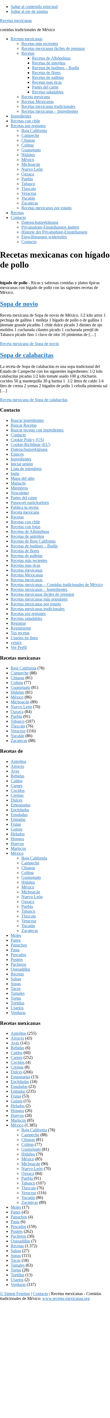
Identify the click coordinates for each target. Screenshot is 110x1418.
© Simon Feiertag (15, 1293)
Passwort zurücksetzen (30, 502)
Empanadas (20, 805)
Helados (18, 834)
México (17, 697)
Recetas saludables (26, 618)
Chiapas (17, 677)
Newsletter (20, 493)
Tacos (16, 988)
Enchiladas (20, 809)
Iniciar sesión (22, 464)
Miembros (19, 488)
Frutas (16, 824)
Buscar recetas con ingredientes (37, 430)
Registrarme (21, 628)
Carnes (16, 785)
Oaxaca (17, 711)
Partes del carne (24, 497)
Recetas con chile (25, 522)
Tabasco (18, 721)
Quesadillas (20, 969)
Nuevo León (21, 706)
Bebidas (17, 776)
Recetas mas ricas (25, 565)
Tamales (18, 993)
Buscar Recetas (24, 425)
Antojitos (18, 761)
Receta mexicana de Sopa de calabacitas (34, 399)
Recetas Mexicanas (27, 575)
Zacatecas (19, 740)
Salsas (16, 979)
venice (16, 642)
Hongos (17, 838)
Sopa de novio (19, 303)
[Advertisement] (55, 1360)
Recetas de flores (25, 551)
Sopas (16, 983)
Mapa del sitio (22, 478)
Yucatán (17, 735)
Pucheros (18, 964)
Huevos (17, 843)
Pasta (15, 950)
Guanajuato (20, 687)
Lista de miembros (26, 468)
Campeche (20, 673)
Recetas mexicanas (16, 20)
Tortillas (17, 1003)
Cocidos (18, 790)
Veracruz (18, 731)
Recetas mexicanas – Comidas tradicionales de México (57, 584)
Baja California (23, 668)
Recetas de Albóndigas (30, 531)
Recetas (17, 517)
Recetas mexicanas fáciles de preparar (42, 594)
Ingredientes (21, 459)
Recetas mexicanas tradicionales (38, 608)
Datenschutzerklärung (29, 449)
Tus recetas (20, 633)
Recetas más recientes (29, 560)
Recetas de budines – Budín (34, 546)
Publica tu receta (24, 507)
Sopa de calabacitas (26, 355)
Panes (16, 940)
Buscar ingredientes (27, 420)
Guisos (16, 829)
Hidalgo (17, 692)
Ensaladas (19, 814)
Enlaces (17, 454)
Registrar (18, 623)
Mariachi (18, 483)
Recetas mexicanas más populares (39, 599)
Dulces (16, 800)
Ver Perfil (19, 647)
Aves (15, 771)
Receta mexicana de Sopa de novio (29, 343)
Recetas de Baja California (33, 541)
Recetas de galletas (26, 555)
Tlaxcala (18, 726)
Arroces (17, 766)
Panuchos (19, 945)
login (15, 473)
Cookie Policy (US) (27, 439)
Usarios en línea (24, 637)
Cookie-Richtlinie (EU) (30, 444)
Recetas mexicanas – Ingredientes (39, 589)
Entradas (18, 819)
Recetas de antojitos (27, 536)
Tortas (16, 998)
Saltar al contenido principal (34, 6)
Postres (17, 959)
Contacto (18, 435)
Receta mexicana (25, 512)
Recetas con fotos (25, 526)
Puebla (16, 716)
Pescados (18, 954)
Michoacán (20, 702)
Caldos (16, 781)
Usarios (17, 1008)
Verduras (18, 1012)
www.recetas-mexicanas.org (66, 1298)
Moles (16, 935)
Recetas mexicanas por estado (36, 604)
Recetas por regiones (28, 613)
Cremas (17, 795)
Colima (17, 682)
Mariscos (18, 848)
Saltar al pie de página (29, 11)
